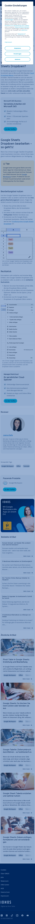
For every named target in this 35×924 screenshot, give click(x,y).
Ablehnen (17, 59)
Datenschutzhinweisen (22, 27)
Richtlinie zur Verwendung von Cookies (17, 25)
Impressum (8, 42)
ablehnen (24, 30)
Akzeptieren (21, 34)
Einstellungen (9, 19)
